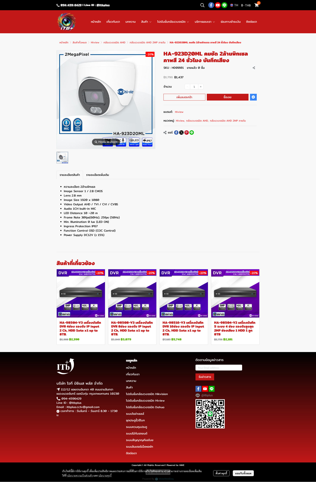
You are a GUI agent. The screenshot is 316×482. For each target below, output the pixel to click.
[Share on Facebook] (176, 132)
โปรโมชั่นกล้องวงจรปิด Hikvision (147, 394)
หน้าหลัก (63, 42)
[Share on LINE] (191, 132)
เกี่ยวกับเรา (133, 374)
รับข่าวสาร (205, 377)
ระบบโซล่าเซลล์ (135, 413)
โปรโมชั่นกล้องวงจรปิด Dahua (145, 407)
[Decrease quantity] (187, 86)
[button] (202, 5)
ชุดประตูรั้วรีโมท (135, 420)
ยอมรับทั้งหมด (243, 473)
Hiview (95, 42)
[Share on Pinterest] (186, 132)
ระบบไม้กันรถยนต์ (136, 433)
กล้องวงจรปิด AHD (114, 42)
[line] (224, 5)
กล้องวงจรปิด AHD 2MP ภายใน (147, 42)
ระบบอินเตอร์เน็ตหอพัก (139, 446)
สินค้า (129, 387)
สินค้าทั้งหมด (80, 42)
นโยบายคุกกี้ (105, 475)
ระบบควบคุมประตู (136, 427)
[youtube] (218, 5)
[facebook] (211, 5)
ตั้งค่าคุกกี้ (221, 473)
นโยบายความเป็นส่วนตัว (80, 475)
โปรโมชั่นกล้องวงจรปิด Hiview (145, 400)
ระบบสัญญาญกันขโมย (139, 440)
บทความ (131, 381)
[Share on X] (181, 132)
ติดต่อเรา (131, 453)
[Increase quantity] (200, 86)
